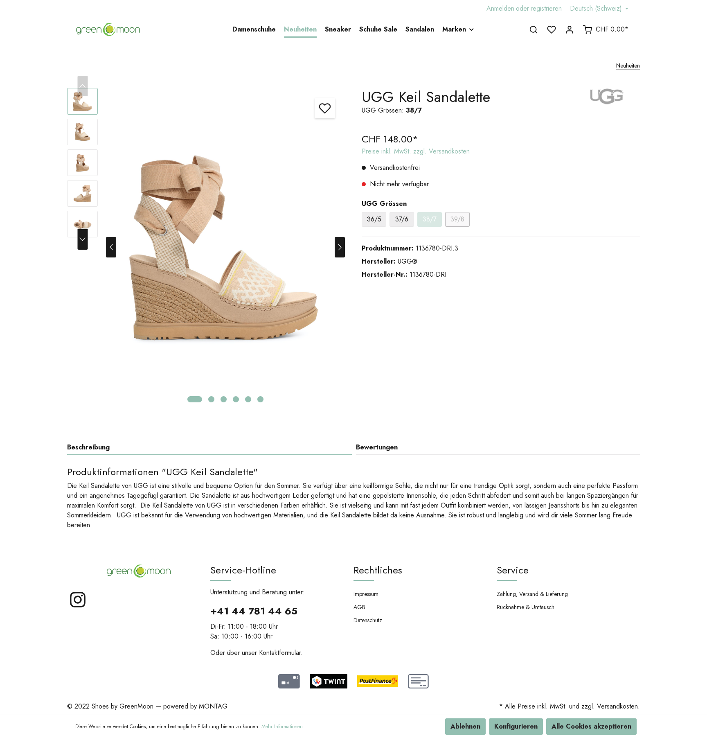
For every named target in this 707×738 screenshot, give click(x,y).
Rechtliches (378, 570)
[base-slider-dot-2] (211, 399)
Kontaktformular (280, 652)
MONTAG (213, 706)
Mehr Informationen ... (285, 726)
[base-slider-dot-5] (248, 399)
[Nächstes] (340, 247)
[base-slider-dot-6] (260, 399)
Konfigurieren (516, 726)
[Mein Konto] (569, 29)
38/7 (430, 219)
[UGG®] (607, 95)
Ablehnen (465, 726)
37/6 (401, 219)
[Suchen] (533, 29)
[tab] (209, 447)
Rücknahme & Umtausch (525, 607)
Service (513, 570)
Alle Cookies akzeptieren (591, 726)
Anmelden (500, 8)
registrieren (546, 8)
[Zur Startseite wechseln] (108, 29)
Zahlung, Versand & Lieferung (532, 594)
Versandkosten (617, 706)
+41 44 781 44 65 (253, 611)
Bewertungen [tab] (377, 447)
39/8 (457, 219)
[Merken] (325, 108)
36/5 (374, 219)
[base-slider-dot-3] (224, 399)
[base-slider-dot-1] (194, 399)
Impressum (366, 594)
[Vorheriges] (111, 247)
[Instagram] (78, 606)
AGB (359, 607)
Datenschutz (368, 620)
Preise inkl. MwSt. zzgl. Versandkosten (416, 151)
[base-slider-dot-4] (236, 399)
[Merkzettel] (551, 29)
